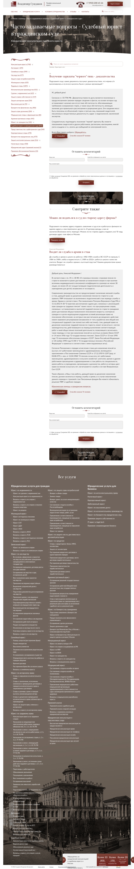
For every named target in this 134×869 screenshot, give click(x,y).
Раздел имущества (20, 643)
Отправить (86, 182)
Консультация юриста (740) (21, 64)
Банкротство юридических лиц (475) (24, 137)
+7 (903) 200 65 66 (94, 3)
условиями (119, 176)
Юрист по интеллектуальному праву (103, 493)
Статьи (51, 867)
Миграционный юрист (57, 640)
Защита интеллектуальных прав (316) (24, 140)
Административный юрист (59, 577)
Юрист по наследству (20, 554)
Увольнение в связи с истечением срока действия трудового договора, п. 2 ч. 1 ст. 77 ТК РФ (28, 763)
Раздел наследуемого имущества (25, 625)
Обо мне (14, 11)
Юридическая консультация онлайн (63, 735)
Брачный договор (19, 663)
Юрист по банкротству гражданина (62, 609)
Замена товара (55, 496)
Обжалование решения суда (23, 847)
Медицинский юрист (56, 665)
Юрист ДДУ (17, 526)
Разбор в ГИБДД (19, 819)
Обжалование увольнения (22, 772)
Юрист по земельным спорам (23, 547)
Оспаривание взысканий (22, 781)
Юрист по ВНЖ (55, 653)
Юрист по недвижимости (21, 490)
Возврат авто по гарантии (22, 828)
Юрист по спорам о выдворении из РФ (64, 646)
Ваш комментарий (54, 164)
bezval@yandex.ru (97, 5)
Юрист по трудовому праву (22, 713)
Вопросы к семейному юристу (24, 669)
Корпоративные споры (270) (21, 133)
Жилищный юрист (18, 513)
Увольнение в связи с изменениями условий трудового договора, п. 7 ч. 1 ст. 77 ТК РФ (27, 750)
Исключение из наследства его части (26, 628)
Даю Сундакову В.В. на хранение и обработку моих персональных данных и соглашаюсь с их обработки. (86, 177)
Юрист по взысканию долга (99, 507)
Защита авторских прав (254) (21, 100)
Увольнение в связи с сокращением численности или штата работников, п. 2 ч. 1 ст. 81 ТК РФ (28, 732)
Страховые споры (19, 822)
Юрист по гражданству (58, 656)
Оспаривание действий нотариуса (25, 622)
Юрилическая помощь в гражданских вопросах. (71, 386)
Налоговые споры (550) (19, 144)
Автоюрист (15, 813)
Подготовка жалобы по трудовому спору (28, 790)
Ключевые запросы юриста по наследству (28, 631)
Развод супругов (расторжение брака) (26, 640)
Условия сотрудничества (55, 11)
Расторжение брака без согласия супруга (28, 666)
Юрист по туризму (56, 531)
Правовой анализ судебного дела (62, 706)
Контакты (85, 11)
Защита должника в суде (59, 626)
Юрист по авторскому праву (22, 673)
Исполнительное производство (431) (24, 90)
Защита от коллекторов (58, 549)
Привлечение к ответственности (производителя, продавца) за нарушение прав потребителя (65, 518)
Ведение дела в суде (20, 844)
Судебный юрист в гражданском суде (66, 18)
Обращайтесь (80, 132)
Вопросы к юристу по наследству (25, 634)
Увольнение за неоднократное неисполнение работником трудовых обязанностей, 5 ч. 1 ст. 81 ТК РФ (26, 724)
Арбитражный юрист (96, 504)
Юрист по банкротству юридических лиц (104, 515)
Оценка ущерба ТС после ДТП (24, 825)
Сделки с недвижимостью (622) (22, 93)
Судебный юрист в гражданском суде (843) (26, 126)
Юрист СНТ (17, 523)
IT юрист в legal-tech (96, 522)
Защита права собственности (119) (23, 97)
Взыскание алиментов (21, 646)
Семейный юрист (18, 637)
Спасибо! (61, 136)
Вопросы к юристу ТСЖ (21, 535)
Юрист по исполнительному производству (105, 511)
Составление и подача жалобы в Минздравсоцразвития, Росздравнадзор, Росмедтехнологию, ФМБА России (64, 679)
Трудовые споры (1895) (19, 86)
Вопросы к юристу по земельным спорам (28, 550)
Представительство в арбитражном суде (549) (27, 129)
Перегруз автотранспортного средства (27, 831)
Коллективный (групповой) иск (24, 850)
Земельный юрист (18, 544)
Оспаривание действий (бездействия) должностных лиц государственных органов (63, 588)
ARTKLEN (105, 867)
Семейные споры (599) (19, 71)
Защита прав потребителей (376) (23, 79)
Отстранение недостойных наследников (27, 619)
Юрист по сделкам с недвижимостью (26, 493)
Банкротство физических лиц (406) (23, 108)
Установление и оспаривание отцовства (27, 655)
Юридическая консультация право (62, 729)
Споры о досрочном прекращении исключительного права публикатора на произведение (27, 699)
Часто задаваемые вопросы (38, 18)
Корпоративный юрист (97, 500)
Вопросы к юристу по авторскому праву (27, 710)
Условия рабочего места (22, 798)
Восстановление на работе (22, 778)
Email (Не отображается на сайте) (97, 157)
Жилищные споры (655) (19, 82)
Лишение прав (18, 816)
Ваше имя (52, 157)
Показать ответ (57, 240)
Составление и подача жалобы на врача (64, 668)
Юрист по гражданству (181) (21, 122)
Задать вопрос (115, 4)
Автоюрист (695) (17, 68)
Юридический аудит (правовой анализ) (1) (26, 147)
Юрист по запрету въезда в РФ (61, 643)
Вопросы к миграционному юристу (62, 662)
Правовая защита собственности (101, 518)
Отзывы (73, 11)
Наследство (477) (17, 75)
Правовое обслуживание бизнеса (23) (24, 151)
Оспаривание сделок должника (61, 623)
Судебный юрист (18, 838)
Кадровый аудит (19, 801)
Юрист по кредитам (56, 541)
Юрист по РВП (55, 649)
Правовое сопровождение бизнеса (102, 526)
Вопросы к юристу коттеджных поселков (28, 538)
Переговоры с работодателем (24, 769)
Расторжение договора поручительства (64, 563)
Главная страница (18, 18)
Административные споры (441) (22, 118)
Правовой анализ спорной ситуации (63, 709)
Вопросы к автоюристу (21, 834)
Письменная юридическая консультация (64, 738)
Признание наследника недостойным (26, 583)
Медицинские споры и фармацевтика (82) (26, 115)
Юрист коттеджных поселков (24, 516)
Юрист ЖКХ (17, 529)
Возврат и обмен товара (58, 493)
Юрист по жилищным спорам (24, 520)
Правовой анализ (55, 703)
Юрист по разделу (19, 510)
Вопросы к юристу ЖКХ (22, 532)
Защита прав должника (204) (21, 111)
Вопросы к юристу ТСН (21, 541)
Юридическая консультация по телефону (64, 732)
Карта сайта (41, 867)
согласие (57, 176)
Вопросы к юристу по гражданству (62, 659)
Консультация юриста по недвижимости (27, 496)
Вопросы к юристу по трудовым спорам (27, 809)
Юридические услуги (31, 11)
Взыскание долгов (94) (19, 104)
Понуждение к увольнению (23, 775)
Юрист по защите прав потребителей (63, 490)
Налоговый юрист (95, 497)
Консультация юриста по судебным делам (28, 841)
